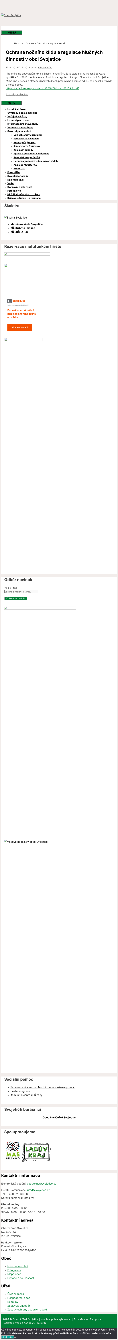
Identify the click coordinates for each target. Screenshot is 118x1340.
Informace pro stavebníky (22, 123)
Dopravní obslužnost (19, 187)
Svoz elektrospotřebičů (27, 157)
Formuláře (13, 172)
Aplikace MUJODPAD (25, 164)
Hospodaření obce (18, 1297)
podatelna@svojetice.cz (41, 1183)
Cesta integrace (20, 1091)
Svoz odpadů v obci (19, 131)
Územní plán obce (18, 120)
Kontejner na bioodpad (26, 138)
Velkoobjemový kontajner (28, 134)
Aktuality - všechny (17, 94)
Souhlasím (7, 1337)
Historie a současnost (20, 1278)
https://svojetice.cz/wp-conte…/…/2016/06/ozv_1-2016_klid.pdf (42, 88)
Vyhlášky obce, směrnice (22, 112)
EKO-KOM (19, 168)
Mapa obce (14, 1274)
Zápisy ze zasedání (19, 1305)
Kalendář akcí (15, 179)
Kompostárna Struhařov (27, 146)
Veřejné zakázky (17, 116)
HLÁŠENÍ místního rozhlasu (23, 194)
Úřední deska (15, 1293)
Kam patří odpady (23, 149)
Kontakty (12, 1301)
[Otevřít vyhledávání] (7, 28)
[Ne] (15, 1337)
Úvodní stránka (16, 109)
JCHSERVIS (39, 1322)
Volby (10, 183)
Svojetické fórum (17, 176)
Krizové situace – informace (24, 198)
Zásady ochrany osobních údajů (27, 1309)
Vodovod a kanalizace (20, 127)
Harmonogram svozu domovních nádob (36, 161)
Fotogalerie (14, 190)
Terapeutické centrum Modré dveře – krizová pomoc (42, 1087)
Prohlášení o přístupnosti (87, 1319)
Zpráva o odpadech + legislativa (31, 153)
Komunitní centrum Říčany (26, 1095)
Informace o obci (17, 1266)
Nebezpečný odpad (24, 142)
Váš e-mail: (11, 587)
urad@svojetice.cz (38, 1190)
